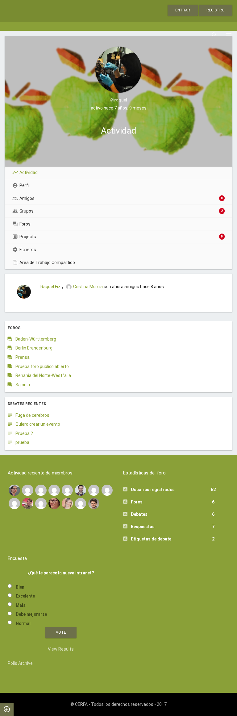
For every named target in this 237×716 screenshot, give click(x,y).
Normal (23, 623)
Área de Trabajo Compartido (47, 262)
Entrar (182, 10)
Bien (20, 587)
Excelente (25, 596)
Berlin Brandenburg (33, 348)
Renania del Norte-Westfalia (43, 375)
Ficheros (27, 249)
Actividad (28, 172)
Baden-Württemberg (35, 339)
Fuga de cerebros (32, 415)
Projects (121, 236)
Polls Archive (20, 663)
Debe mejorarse (31, 614)
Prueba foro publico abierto (42, 366)
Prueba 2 (24, 433)
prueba (22, 442)
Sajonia (22, 384)
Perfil (24, 185)
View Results (61, 649)
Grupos (121, 211)
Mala (21, 605)
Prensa (22, 357)
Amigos (121, 198)
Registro (215, 10)
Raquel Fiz (50, 286)
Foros (25, 223)
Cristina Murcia (88, 286)
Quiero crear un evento (37, 424)
